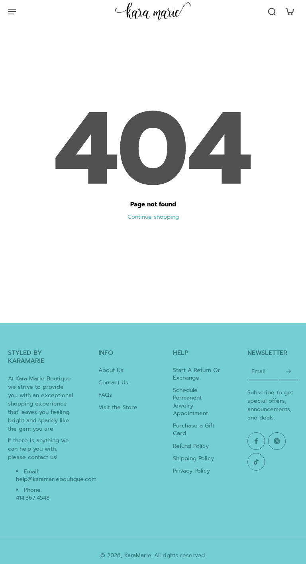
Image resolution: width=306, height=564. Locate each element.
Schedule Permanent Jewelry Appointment (190, 401)
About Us (111, 370)
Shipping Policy (193, 458)
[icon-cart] (289, 11)
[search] (271, 11)
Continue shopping (153, 217)
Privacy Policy (191, 471)
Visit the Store (117, 407)
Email (258, 372)
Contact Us (113, 382)
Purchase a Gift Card (193, 429)
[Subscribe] (288, 371)
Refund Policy (191, 446)
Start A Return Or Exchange (196, 374)
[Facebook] (256, 441)
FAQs (105, 395)
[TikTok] (256, 462)
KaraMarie (137, 555)
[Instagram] (277, 441)
